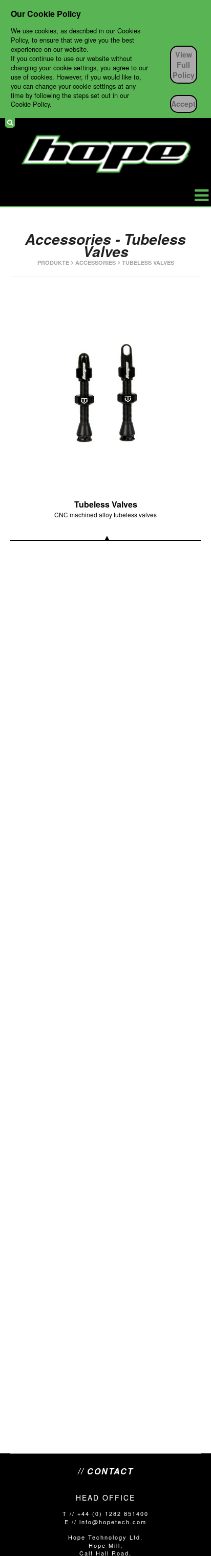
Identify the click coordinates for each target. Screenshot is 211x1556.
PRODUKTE (53, 262)
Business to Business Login (197, 123)
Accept (183, 104)
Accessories (95, 262)
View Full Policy (184, 64)
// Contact (106, 1471)
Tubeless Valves (148, 262)
